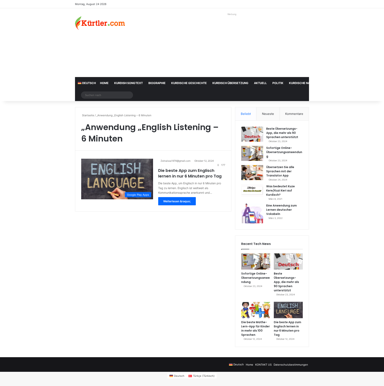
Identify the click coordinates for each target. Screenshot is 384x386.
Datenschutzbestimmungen (291, 364)
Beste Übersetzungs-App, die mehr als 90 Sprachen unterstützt (282, 133)
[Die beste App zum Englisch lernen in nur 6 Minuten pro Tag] (288, 310)
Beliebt (246, 114)
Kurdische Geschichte (189, 83)
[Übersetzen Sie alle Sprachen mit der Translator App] (252, 172)
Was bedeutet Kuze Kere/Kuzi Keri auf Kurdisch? (280, 190)
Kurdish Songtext (128, 83)
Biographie (157, 83)
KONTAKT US (263, 364)
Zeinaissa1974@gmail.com (175, 160)
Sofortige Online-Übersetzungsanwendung (284, 152)
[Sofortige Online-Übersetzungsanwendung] (252, 153)
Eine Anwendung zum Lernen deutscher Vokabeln (281, 210)
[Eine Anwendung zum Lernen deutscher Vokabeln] (252, 213)
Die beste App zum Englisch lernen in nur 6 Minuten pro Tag (190, 173)
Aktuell (260, 83)
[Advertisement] (232, 45)
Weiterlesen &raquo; (177, 201)
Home (104, 83)
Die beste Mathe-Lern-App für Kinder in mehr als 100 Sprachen (255, 328)
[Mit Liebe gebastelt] (100, 23)
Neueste (268, 114)
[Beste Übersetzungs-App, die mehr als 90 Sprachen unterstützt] (252, 134)
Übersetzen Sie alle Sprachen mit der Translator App (280, 171)
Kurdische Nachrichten (308, 83)
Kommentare (294, 114)
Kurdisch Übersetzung (230, 83)
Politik (277, 83)
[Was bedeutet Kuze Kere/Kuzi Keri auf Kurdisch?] (252, 190)
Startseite (87, 115)
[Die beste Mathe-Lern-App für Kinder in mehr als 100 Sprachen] (255, 310)
